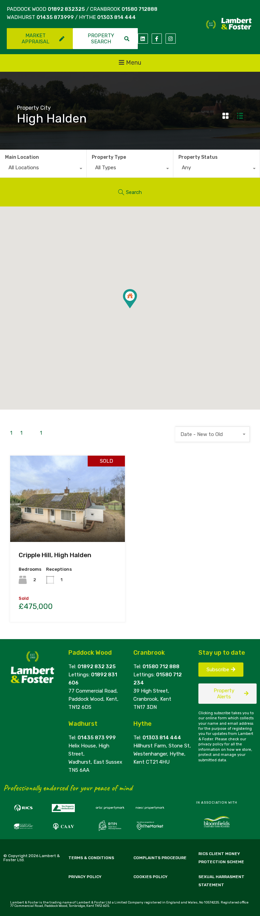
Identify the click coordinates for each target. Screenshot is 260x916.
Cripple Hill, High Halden (55, 555)
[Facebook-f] (157, 39)
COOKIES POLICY (150, 876)
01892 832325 (66, 9)
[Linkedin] (143, 39)
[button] (137, 308)
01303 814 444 (116, 17)
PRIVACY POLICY (85, 876)
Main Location (22, 157)
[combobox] (43, 169)
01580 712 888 (161, 666)
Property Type (109, 157)
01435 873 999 (97, 738)
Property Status (198, 157)
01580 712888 (139, 9)
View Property (67, 524)
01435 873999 (55, 17)
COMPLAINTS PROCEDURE (160, 857)
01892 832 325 (97, 666)
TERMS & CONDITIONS (91, 857)
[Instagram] (171, 39)
